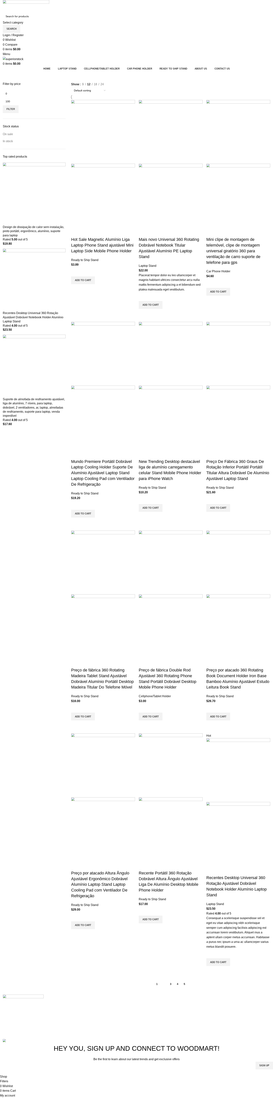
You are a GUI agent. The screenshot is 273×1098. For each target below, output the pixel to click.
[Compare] (75, 232)
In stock (8, 141)
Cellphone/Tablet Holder (155, 696)
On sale (8, 134)
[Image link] (23, 999)
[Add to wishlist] (75, 271)
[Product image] (103, 195)
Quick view (75, 288)
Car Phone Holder (218, 271)
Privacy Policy (160, 1071)
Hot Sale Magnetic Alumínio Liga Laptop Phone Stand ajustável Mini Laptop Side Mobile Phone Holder (102, 245)
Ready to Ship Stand (84, 260)
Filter (10, 109)
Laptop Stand (147, 265)
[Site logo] (26, 6)
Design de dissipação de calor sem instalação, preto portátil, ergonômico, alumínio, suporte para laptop (33, 231)
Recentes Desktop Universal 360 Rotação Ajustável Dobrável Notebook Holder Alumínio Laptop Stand (33, 317)
